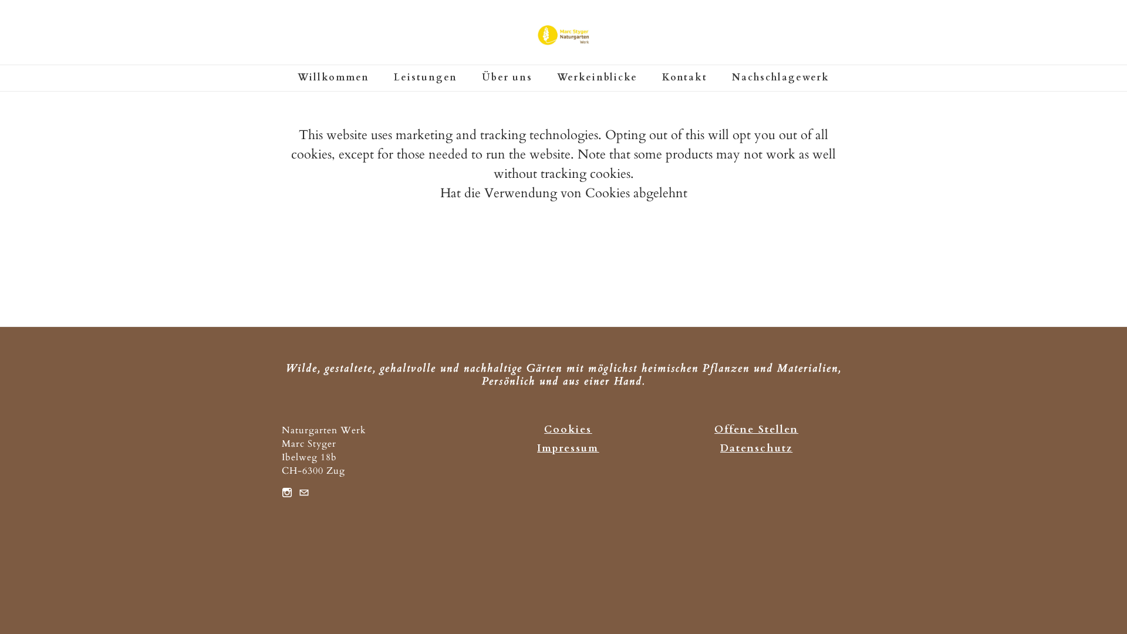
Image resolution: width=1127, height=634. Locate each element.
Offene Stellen (756, 429)
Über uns (507, 77)
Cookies (568, 429)
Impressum (568, 448)
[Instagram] (287, 492)
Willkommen (333, 77)
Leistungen (425, 77)
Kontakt (684, 77)
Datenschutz (756, 448)
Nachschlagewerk (780, 77)
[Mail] (304, 492)
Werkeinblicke (597, 77)
